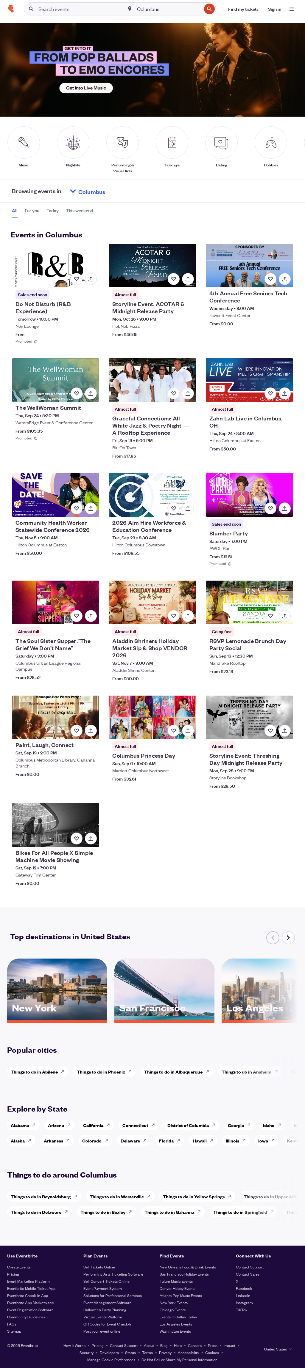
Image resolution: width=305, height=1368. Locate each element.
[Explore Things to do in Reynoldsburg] (77, 1196)
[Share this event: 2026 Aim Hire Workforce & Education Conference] (188, 508)
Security (87, 1352)
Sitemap (14, 1331)
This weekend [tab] (79, 210)
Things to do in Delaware (36, 1212)
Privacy (165, 1352)
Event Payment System (102, 1288)
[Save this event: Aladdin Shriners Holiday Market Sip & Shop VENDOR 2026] (174, 616)
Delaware (130, 1140)
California (93, 1125)
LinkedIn (243, 1295)
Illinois (232, 1140)
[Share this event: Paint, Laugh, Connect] (91, 731)
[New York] (57, 1018)
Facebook (244, 1288)
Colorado (92, 1140)
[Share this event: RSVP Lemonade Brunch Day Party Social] (285, 616)
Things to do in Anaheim (246, 1071)
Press (212, 1345)
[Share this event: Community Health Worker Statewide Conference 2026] (91, 508)
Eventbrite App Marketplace (30, 1302)
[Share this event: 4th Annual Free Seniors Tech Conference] (285, 279)
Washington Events (175, 1331)
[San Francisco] (164, 1018)
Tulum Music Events (176, 1281)
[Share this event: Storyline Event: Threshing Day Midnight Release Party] (285, 731)
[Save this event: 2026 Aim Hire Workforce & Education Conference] (174, 508)
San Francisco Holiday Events (184, 1274)
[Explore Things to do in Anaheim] (278, 1071)
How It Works (74, 1345)
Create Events (19, 1267)
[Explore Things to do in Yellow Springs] (231, 1196)
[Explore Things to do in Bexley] (132, 1212)
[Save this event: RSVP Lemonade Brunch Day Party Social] (270, 616)
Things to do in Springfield (240, 1212)
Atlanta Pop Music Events (181, 1295)
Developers (109, 1352)
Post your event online (101, 1331)
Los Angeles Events (176, 1324)
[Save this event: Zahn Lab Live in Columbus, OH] (270, 393)
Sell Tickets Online (99, 1267)
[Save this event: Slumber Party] (270, 508)
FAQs (11, 1324)
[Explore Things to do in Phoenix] (131, 1071)
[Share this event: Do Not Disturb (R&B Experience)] (91, 279)
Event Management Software (107, 1302)
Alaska (18, 1140)
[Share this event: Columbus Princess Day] (188, 731)
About (149, 1345)
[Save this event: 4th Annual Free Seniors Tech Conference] (270, 279)
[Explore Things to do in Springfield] (274, 1212)
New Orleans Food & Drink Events (188, 1267)
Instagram (244, 1302)
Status (130, 1352)
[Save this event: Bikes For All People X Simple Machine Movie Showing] (77, 838)
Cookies (212, 1352)
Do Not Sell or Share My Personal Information (179, 1359)
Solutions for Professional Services (112, 1295)
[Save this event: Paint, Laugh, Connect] (77, 731)
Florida (166, 1140)
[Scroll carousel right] (288, 937)
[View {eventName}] (55, 265)
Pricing (13, 1274)
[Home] (10, 8)
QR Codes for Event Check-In (107, 1324)
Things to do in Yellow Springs (194, 1196)
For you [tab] (32, 210)
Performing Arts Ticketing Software (113, 1274)
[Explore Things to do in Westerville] (150, 1196)
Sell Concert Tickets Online (106, 1281)
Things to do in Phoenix (101, 1071)
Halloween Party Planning (104, 1309)
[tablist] (52, 212)
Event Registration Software (30, 1309)
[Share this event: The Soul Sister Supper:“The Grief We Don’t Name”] (91, 616)
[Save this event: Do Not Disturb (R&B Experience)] (77, 279)
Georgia (236, 1125)
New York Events (174, 1302)
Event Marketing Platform (28, 1281)
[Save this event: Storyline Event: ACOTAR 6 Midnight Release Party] (174, 279)
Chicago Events (173, 1309)
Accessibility (188, 1352)
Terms (147, 1352)
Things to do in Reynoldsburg (41, 1196)
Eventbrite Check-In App (27, 1295)
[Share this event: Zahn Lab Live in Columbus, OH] (285, 393)
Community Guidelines (26, 1317)
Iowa (263, 1140)
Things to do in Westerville (117, 1196)
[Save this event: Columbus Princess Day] (174, 731)
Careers (195, 1345)
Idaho (269, 1125)
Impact (229, 1345)
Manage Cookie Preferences (111, 1359)
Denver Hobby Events (177, 1288)
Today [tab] (52, 210)
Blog (164, 1345)
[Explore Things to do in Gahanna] (201, 1212)
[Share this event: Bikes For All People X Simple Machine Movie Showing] (91, 838)
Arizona (56, 1125)
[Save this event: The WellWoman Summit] (77, 393)
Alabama (20, 1125)
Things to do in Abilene (34, 1071)
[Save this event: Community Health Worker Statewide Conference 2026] (77, 508)
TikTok (242, 1309)
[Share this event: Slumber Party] (285, 508)
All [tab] (15, 210)
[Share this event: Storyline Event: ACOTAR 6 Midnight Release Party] (188, 279)
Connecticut (135, 1125)
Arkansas (53, 1140)
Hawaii (200, 1140)
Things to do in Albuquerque (173, 1071)
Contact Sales (247, 1274)
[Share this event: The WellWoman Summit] (91, 393)
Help (178, 1345)
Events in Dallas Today (178, 1317)
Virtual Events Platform (102, 1317)
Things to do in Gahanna (169, 1212)
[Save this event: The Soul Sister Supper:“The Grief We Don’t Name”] (77, 616)
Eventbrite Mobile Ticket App (31, 1288)
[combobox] (168, 9)
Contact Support (250, 1267)
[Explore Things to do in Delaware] (68, 1212)
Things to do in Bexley (102, 1212)
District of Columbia (188, 1125)
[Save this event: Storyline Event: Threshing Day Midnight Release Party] (270, 731)
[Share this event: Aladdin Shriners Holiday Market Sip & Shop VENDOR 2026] (188, 616)
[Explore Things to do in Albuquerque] (209, 1071)
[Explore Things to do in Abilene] (64, 1071)
